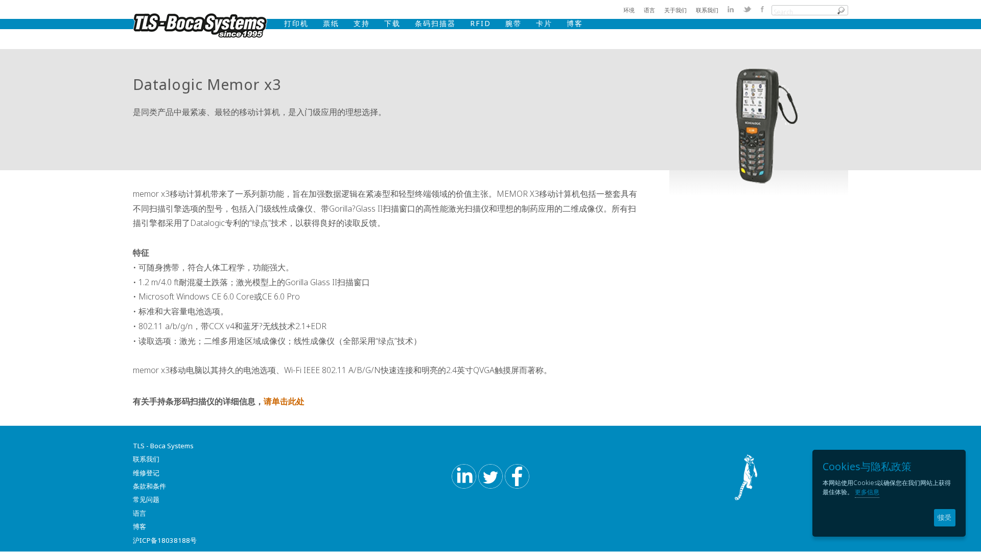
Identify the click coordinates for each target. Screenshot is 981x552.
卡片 (544, 23)
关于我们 (675, 10)
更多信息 (867, 492)
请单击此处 (284, 401)
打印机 (296, 23)
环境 (629, 10)
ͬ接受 (944, 517)
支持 (362, 23)
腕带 (513, 23)
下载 (392, 23)
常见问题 (146, 499)
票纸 (331, 23)
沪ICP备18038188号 (165, 540)
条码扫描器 (435, 23)
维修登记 (146, 472)
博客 (575, 23)
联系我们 (707, 10)
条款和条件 (149, 486)
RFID (480, 23)
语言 (649, 10)
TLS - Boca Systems (163, 445)
